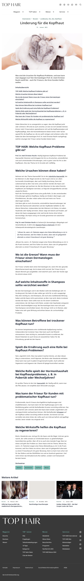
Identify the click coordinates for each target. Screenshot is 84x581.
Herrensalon (28, 467)
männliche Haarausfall (56, 176)
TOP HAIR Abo (66, 539)
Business (5, 539)
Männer (47, 467)
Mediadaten (66, 549)
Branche (5, 536)
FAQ (24, 536)
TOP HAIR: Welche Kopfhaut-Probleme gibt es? (31, 91)
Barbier (19, 467)
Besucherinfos (47, 542)
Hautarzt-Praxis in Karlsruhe (45, 225)
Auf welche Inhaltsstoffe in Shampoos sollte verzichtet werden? (37, 102)
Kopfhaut (38, 467)
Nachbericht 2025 (47, 549)
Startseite (26, 19)
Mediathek (45, 536)
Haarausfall (41, 383)
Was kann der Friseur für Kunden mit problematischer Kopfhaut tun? (39, 116)
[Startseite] (11, 4)
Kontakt (5, 568)
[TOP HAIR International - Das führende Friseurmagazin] (21, 521)
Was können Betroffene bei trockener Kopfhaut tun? (33, 105)
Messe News (46, 539)
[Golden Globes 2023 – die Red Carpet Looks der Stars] (69, 490)
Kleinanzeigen (66, 542)
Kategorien (26, 549)
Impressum (16, 568)
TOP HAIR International (69, 536)
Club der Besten (27, 555)
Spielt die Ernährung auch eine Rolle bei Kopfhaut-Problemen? (37, 108)
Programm (45, 546)
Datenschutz (29, 568)
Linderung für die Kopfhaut (51, 19)
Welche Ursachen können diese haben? (29, 94)
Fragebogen (26, 539)
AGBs (65, 568)
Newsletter (65, 546)
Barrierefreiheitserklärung (11, 575)
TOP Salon (33, 12)
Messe (48, 12)
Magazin (16, 12)
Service (62, 12)
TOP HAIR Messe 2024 (49, 552)
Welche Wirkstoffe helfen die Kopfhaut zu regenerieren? (35, 119)
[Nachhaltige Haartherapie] (42, 490)
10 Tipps (25, 546)
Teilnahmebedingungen (30, 542)
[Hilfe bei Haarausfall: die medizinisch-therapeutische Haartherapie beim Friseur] (14, 490)
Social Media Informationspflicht (48, 568)
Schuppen (60, 412)
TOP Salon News (28, 552)
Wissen (35, 19)
